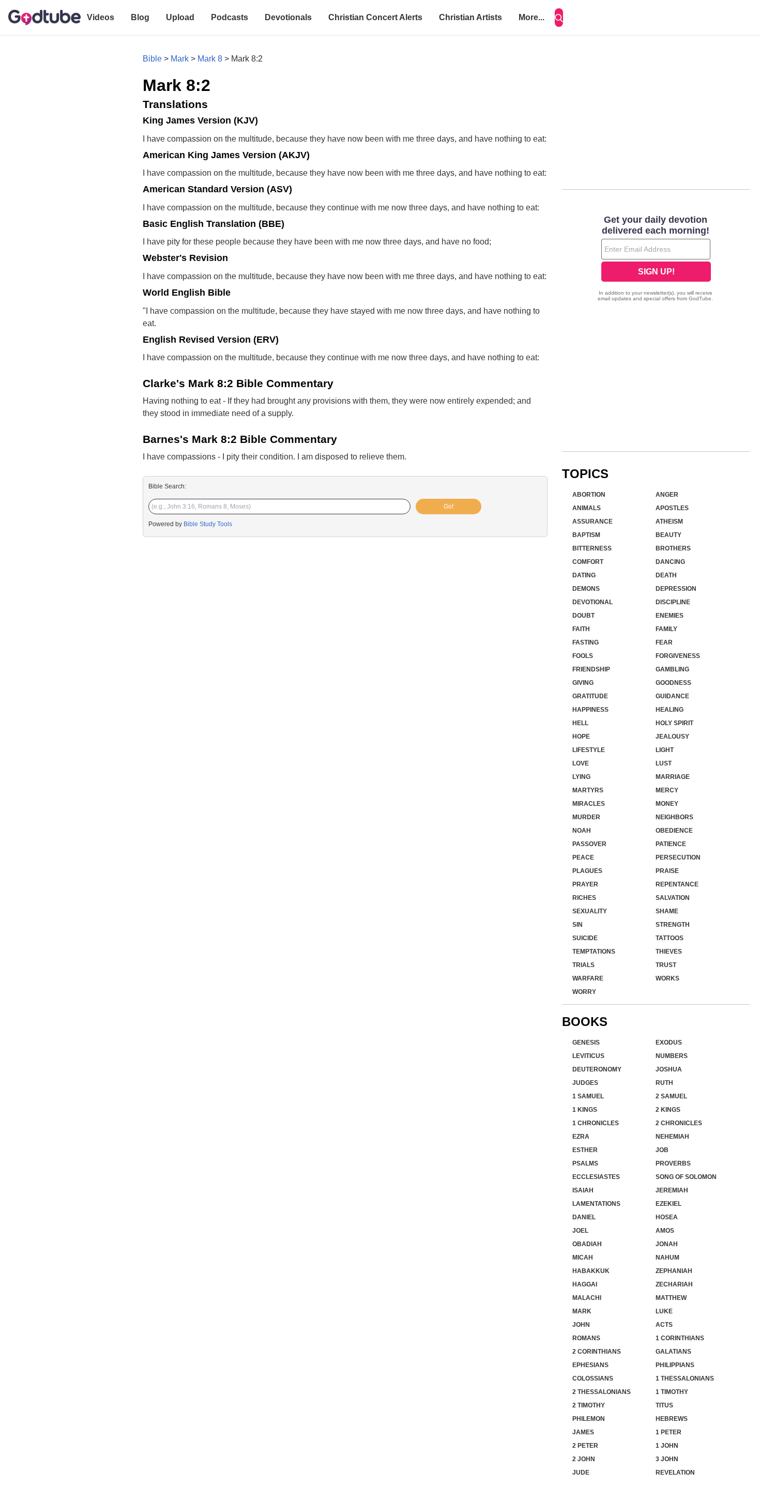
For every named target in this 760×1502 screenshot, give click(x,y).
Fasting (585, 642)
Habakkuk (591, 1271)
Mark (180, 58)
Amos (665, 1230)
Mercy (667, 790)
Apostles (672, 508)
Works (667, 978)
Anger (667, 494)
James (583, 1432)
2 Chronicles (679, 1123)
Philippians (675, 1365)
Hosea (667, 1217)
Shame (667, 911)
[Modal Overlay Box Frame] (656, 259)
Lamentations (596, 1203)
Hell (580, 723)
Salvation (673, 897)
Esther (585, 1150)
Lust (664, 763)
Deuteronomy (596, 1069)
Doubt (583, 615)
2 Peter (585, 1445)
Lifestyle (588, 750)
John (581, 1324)
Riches (584, 897)
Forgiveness (678, 656)
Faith (581, 629)
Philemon (588, 1418)
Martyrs (587, 790)
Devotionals (288, 17)
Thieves (669, 951)
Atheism (669, 521)
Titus (664, 1405)
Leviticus (588, 1056)
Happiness (590, 709)
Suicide (585, 938)
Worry (584, 991)
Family (666, 629)
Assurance (592, 521)
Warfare (587, 978)
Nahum (667, 1257)
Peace (583, 857)
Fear (664, 642)
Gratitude (590, 696)
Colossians (592, 1378)
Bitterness (592, 548)
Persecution (678, 857)
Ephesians (590, 1365)
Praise (667, 871)
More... (531, 17)
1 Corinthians (680, 1338)
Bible (152, 58)
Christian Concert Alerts (375, 17)
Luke (664, 1311)
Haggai (584, 1284)
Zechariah (674, 1284)
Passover (589, 844)
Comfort (587, 561)
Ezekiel (668, 1203)
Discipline (673, 602)
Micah (582, 1257)
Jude (580, 1472)
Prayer (585, 884)
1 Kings (584, 1109)
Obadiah (587, 1244)
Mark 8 (209, 58)
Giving (583, 682)
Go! (448, 506)
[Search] (559, 17)
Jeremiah (672, 1190)
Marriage (673, 776)
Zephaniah (674, 1271)
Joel (580, 1230)
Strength (673, 924)
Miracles (588, 803)
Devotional (592, 602)
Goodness (673, 682)
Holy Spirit (674, 723)
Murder (586, 817)
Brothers (673, 548)
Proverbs (673, 1163)
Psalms (585, 1163)
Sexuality (589, 911)
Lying (581, 776)
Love (580, 763)
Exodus (669, 1042)
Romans (586, 1338)
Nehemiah (672, 1136)
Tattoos (669, 938)
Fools (582, 656)
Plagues (587, 871)
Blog (140, 17)
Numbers (672, 1056)
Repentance (677, 884)
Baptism (586, 535)
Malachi (586, 1297)
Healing (669, 709)
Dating (584, 575)
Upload (180, 17)
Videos (100, 17)
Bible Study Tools (208, 524)
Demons (586, 588)
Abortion (588, 494)
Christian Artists (470, 17)
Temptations (593, 951)
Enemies (669, 615)
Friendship (591, 669)
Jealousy (672, 736)
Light (665, 750)
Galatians (673, 1351)
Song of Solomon (686, 1177)
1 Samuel (588, 1096)
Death (666, 575)
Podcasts (229, 17)
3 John (667, 1459)
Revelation (675, 1472)
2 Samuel (671, 1096)
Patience (671, 844)
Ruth (664, 1082)
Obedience (674, 830)
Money (667, 803)
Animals (586, 508)
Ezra (580, 1136)
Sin (577, 924)
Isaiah (583, 1190)
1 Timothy (672, 1392)
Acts (664, 1324)
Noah (581, 830)
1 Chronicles (595, 1123)
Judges (585, 1082)
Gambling (672, 669)
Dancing (670, 561)
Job (662, 1150)
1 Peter (668, 1432)
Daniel (584, 1217)
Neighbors (674, 817)
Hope (581, 736)
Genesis (586, 1042)
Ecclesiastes (596, 1177)
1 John (667, 1445)
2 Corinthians (596, 1351)
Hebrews (672, 1418)
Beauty (668, 535)
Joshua (669, 1069)
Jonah (667, 1244)
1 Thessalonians (685, 1378)
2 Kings (668, 1109)
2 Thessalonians (601, 1392)
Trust (666, 965)
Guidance (672, 696)
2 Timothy (588, 1405)
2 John (583, 1459)
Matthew (671, 1297)
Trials (583, 965)
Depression (676, 588)
